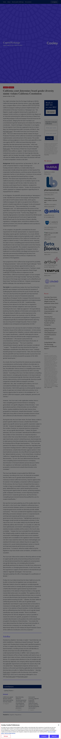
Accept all (44, 736)
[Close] (58, 725)
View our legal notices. (10, 733)
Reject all (54, 736)
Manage (6, 736)
